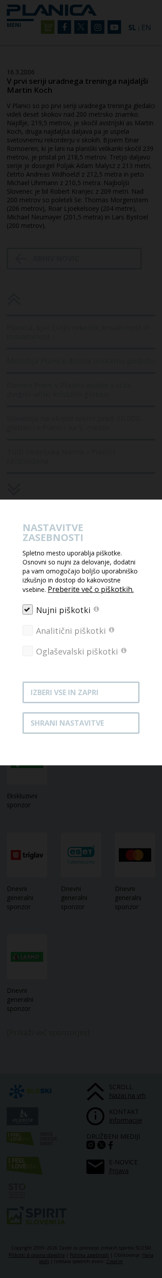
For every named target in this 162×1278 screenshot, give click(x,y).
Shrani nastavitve (67, 723)
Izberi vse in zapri (65, 692)
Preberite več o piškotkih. (91, 589)
